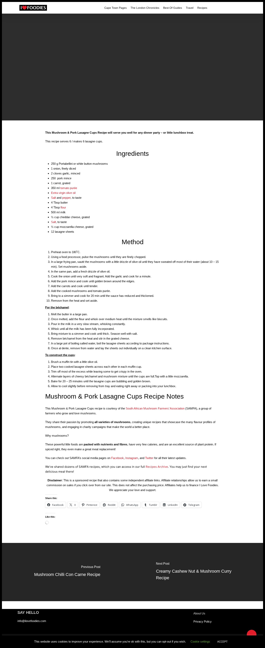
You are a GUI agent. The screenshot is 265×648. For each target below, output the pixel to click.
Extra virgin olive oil (63, 192)
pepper (66, 197)
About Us (199, 613)
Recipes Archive (157, 467)
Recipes (132, 78)
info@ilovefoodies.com (31, 621)
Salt (53, 197)
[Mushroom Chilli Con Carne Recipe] (67, 572)
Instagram (131, 458)
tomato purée (68, 188)
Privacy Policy (202, 621)
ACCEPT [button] (222, 641)
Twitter (149, 458)
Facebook (117, 458)
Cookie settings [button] (200, 641)
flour (63, 207)
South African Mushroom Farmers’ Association (155, 408)
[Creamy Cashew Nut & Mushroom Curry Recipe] (197, 572)
